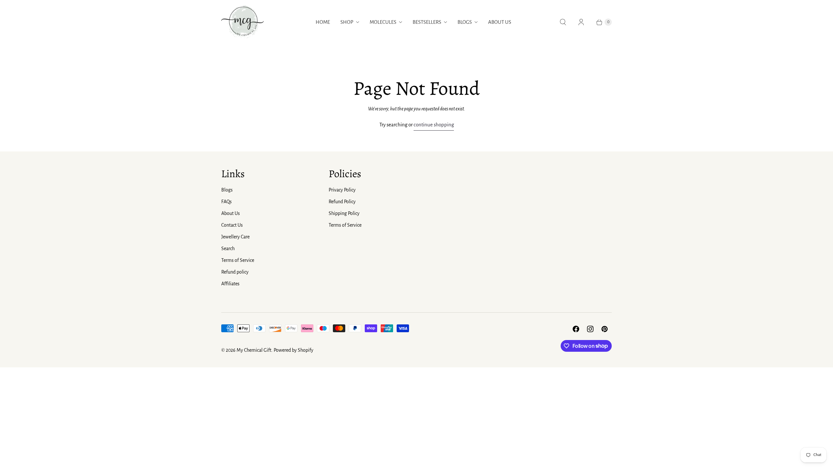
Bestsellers (427, 22)
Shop (346, 22)
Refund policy (235, 272)
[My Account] (581, 22)
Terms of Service (237, 260)
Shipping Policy (344, 213)
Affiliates (230, 283)
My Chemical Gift (254, 350)
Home (323, 22)
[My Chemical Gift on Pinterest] (604, 329)
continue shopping (434, 124)
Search (228, 248)
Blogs (464, 22)
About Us (499, 22)
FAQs (226, 201)
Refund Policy (342, 201)
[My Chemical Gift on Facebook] (576, 329)
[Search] (563, 22)
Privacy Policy (342, 189)
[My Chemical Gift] (242, 22)
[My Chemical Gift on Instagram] (590, 329)
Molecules (383, 22)
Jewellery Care (235, 236)
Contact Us (232, 225)
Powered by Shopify (293, 350)
